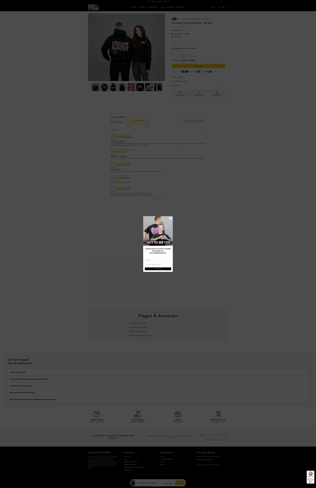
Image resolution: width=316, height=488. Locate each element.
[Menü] (313, 472)
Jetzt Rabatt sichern (158, 268)
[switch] (310, 482)
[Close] (170, 218)
